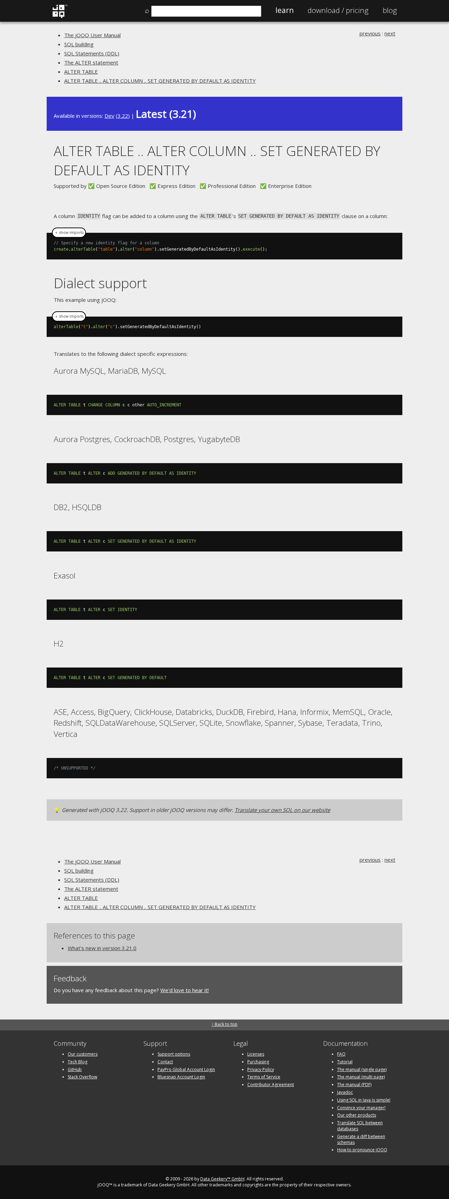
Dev (109, 115)
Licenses (255, 1054)
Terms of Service (263, 1077)
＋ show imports (68, 232)
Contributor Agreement (270, 1085)
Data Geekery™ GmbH (222, 1179)
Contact (165, 1062)
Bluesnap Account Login (181, 1077)
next (389, 33)
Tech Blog (77, 1062)
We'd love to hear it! (184, 990)
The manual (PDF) (354, 1085)
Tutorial (345, 1062)
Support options (174, 1054)
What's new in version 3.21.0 (102, 947)
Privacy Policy (260, 1069)
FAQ (341, 1054)
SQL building (79, 44)
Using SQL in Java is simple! (363, 1100)
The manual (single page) (362, 1069)
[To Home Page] (60, 16)
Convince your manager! (361, 1108)
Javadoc (345, 1092)
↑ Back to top (224, 1024)
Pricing (338, 10)
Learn (284, 10)
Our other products (356, 1115)
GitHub (75, 1069)
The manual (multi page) (361, 1077)
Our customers (83, 1054)
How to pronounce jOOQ (362, 1150)
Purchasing (258, 1062)
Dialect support (100, 282)
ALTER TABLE (81, 71)
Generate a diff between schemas (361, 1139)
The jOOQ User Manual (92, 35)
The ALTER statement (91, 62)
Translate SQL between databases (360, 1126)
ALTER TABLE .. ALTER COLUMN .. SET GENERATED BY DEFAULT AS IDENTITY (160, 80)
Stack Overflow (82, 1077)
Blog (390, 10)
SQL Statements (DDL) (91, 53)
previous (370, 33)
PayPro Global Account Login (186, 1069)
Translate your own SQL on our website (282, 809)
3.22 (123, 115)
